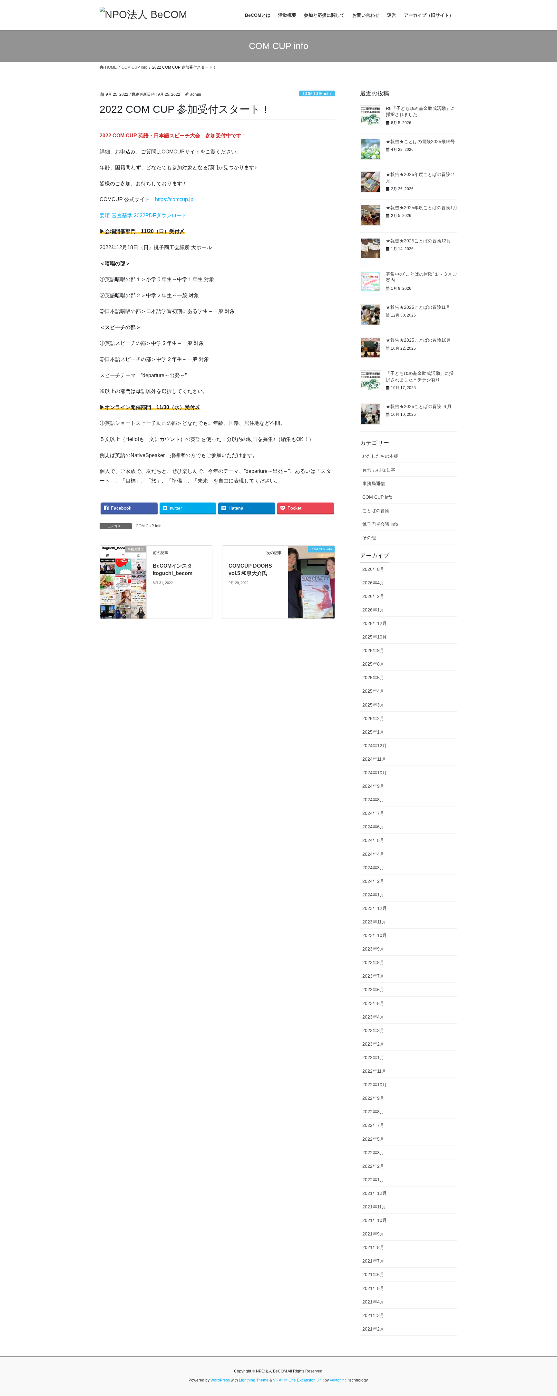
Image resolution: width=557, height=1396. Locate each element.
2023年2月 (373, 1044)
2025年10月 (374, 636)
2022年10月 (374, 1084)
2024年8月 (373, 799)
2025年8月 (373, 664)
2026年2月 (373, 596)
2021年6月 (373, 1274)
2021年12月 (374, 1193)
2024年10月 (374, 772)
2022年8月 (373, 1111)
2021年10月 (374, 1220)
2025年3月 (373, 705)
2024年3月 (373, 867)
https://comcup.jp (174, 199)
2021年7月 (373, 1261)
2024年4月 (373, 854)
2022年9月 (373, 1098)
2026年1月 (373, 609)
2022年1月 (373, 1179)
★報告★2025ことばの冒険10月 (418, 340)
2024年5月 (373, 840)
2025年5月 (373, 677)
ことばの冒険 (375, 510)
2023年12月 (374, 908)
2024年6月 (373, 826)
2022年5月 (373, 1139)
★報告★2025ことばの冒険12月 (418, 240)
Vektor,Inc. (338, 1380)
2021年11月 (374, 1206)
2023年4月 (373, 1017)
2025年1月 (373, 732)
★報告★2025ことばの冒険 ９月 (419, 406)
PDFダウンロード (166, 215)
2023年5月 (373, 1003)
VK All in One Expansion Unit (298, 1380)
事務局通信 (373, 483)
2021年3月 (373, 1315)
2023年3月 (373, 1030)
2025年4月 (373, 691)
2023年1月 (373, 1057)
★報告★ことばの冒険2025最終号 (420, 141)
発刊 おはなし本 (378, 469)
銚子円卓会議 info (380, 524)
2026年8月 (373, 569)
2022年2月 (373, 1166)
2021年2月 (373, 1329)
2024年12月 (374, 745)
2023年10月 (374, 935)
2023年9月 (373, 949)
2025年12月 (374, 623)
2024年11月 (374, 759)
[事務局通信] (123, 582)
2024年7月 (373, 813)
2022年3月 (373, 1152)
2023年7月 (373, 976)
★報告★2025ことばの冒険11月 (418, 307)
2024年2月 (373, 881)
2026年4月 (373, 582)
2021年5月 (373, 1288)
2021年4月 (373, 1301)
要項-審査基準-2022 (122, 215)
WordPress (220, 1380)
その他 (369, 537)
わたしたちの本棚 (380, 456)
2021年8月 (373, 1247)
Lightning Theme (254, 1380)
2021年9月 (373, 1233)
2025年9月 (373, 650)
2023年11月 (374, 921)
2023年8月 (373, 962)
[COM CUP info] (311, 561)
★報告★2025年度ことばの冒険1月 (421, 207)
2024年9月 (373, 786)
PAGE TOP (538, 1348)
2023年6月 (373, 989)
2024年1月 (373, 894)
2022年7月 (373, 1125)
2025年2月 (373, 718)
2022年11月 (374, 1071)
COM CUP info (317, 93)
